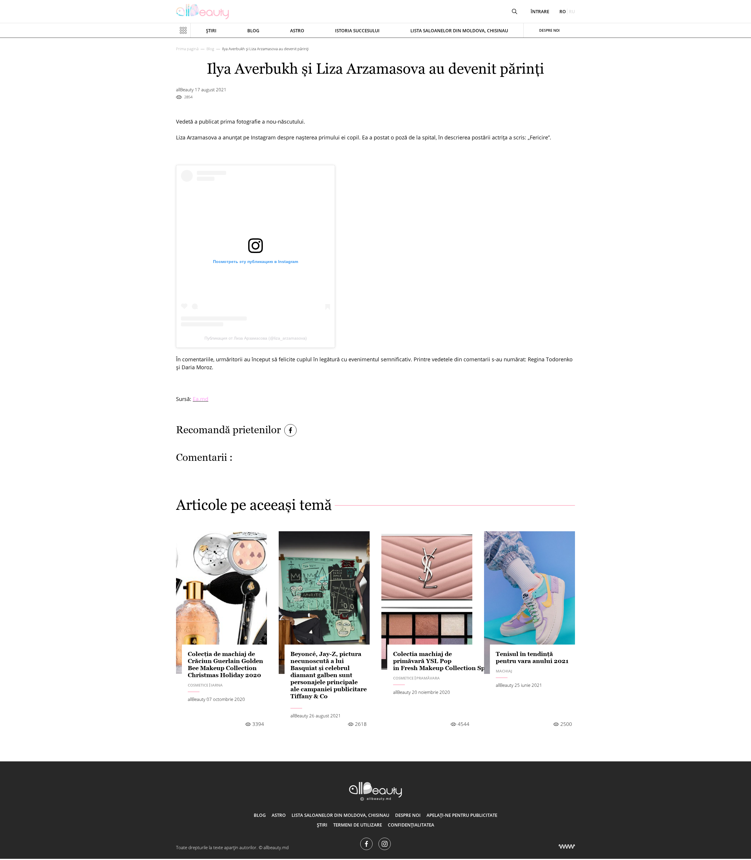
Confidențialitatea (411, 825)
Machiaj (504, 671)
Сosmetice (198, 685)
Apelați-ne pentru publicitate (462, 815)
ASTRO (297, 30)
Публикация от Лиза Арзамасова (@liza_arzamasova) (255, 338)
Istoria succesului (357, 30)
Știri (211, 30)
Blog (253, 30)
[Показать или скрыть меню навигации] (183, 30)
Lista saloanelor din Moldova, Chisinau (459, 30)
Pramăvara (428, 678)
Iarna (217, 685)
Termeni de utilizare (357, 825)
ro (562, 11)
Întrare (540, 11)
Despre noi (549, 30)
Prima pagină (187, 48)
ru (572, 11)
